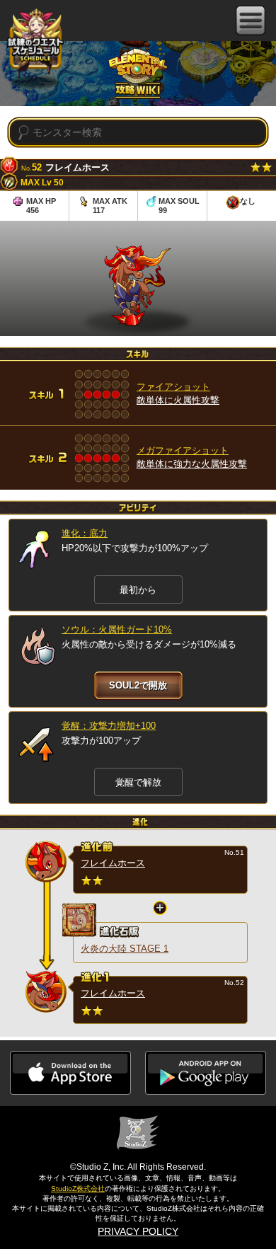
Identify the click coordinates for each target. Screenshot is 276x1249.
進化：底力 (85, 533)
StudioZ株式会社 (78, 1188)
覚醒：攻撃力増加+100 (109, 725)
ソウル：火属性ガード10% (117, 629)
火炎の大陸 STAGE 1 (124, 948)
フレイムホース (113, 863)
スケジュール (35, 42)
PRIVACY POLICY (138, 1231)
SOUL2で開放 (138, 685)
